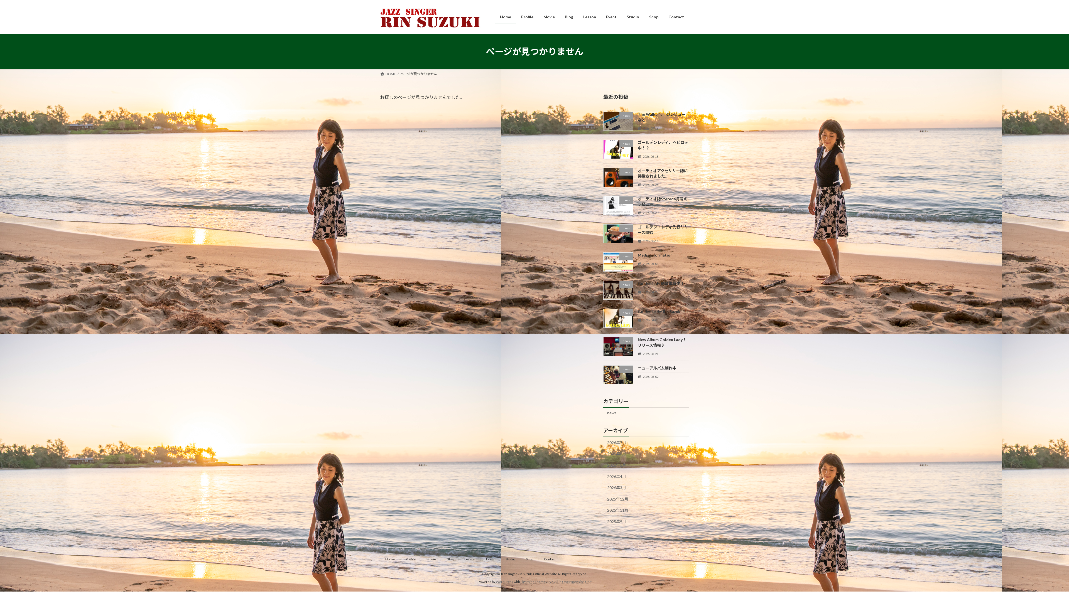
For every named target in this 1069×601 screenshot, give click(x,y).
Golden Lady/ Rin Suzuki (659, 311)
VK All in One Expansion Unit (570, 582)
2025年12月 (617, 499)
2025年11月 (617, 510)
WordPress (504, 582)
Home (390, 559)
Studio (510, 559)
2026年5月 (616, 465)
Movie (431, 559)
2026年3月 (616, 487)
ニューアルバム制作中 (657, 368)
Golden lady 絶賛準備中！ (661, 283)
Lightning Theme (533, 582)
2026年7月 (616, 442)
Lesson (469, 559)
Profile (411, 559)
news (612, 412)
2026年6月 (616, 454)
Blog (450, 559)
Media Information (655, 255)
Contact (550, 559)
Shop (529, 559)
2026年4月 (616, 476)
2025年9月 (616, 521)
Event (490, 559)
